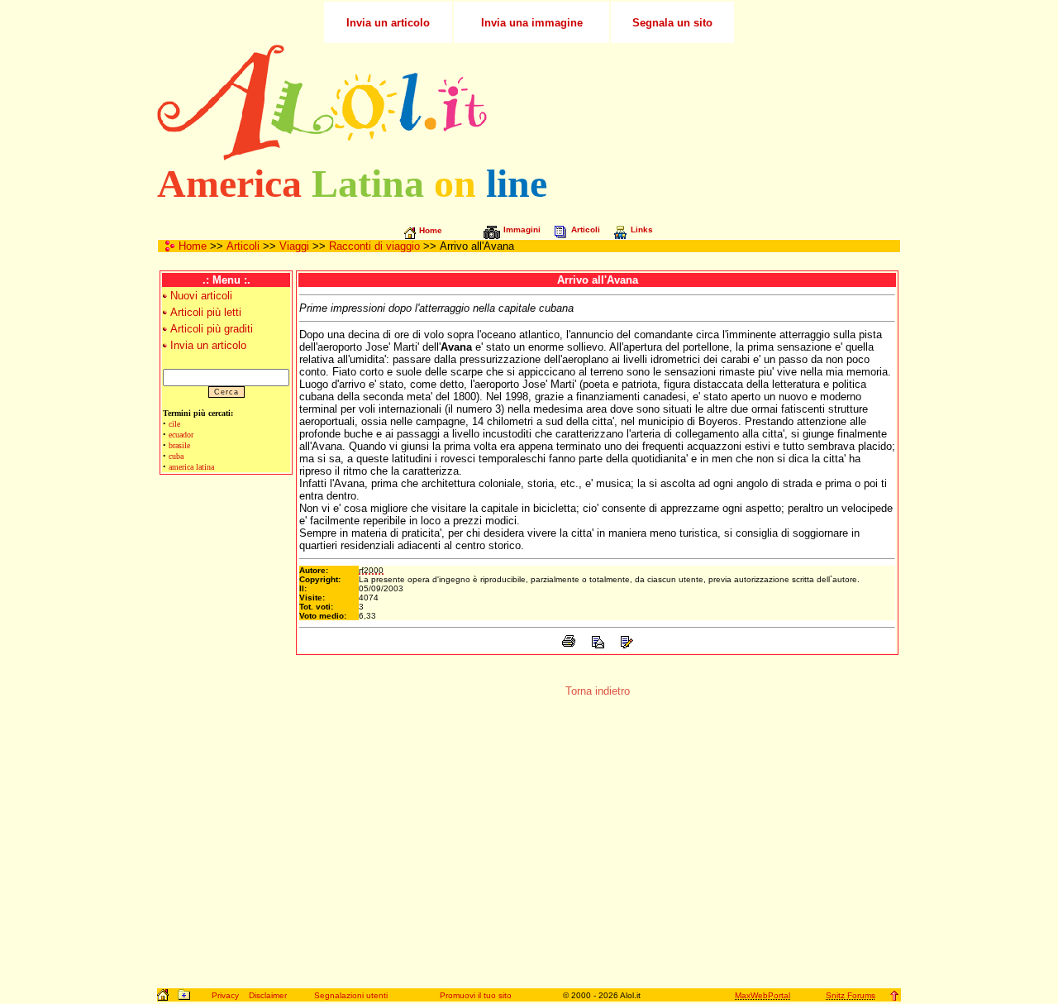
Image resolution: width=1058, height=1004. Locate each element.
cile (174, 423)
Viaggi (294, 246)
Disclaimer (268, 995)
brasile (179, 445)
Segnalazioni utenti (351, 995)
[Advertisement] (705, 102)
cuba (176, 456)
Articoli (243, 246)
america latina (191, 466)
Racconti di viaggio (374, 246)
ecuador (181, 434)
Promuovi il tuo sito (476, 995)
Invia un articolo (208, 345)
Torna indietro (597, 691)
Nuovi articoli (201, 295)
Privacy (225, 995)
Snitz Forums (850, 995)
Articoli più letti (205, 312)
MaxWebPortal (762, 995)
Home (193, 246)
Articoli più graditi (211, 329)
